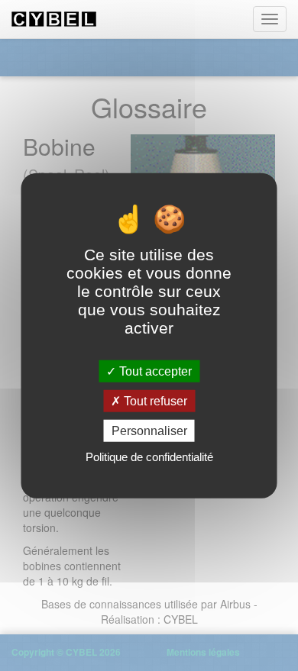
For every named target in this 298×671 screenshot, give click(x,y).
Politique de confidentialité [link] (149, 456)
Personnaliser (149, 430)
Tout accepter (154, 370)
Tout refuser (154, 400)
